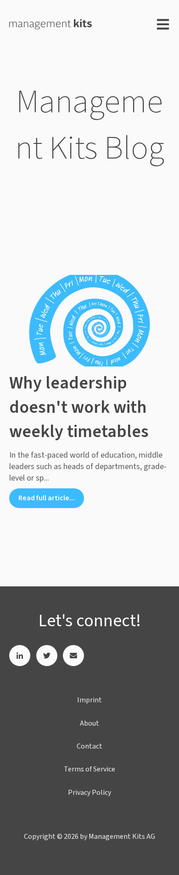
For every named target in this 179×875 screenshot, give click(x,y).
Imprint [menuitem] (89, 700)
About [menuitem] (89, 723)
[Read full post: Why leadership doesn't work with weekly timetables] (89, 320)
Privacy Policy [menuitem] (89, 793)
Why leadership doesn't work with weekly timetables (79, 407)
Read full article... (46, 498)
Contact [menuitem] (89, 746)
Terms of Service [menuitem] (89, 769)
